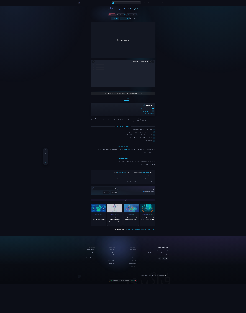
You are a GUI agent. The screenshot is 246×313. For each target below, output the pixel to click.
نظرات (118, 99)
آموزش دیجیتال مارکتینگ (125, 18)
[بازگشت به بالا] (45, 162)
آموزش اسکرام (118, 179)
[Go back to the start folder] (93, 61)
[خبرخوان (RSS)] (159, 258)
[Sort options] (150, 61)
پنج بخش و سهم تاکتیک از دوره (146, 108)
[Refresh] (152, 61)
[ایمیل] (163, 258)
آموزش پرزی (135, 179)
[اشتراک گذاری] (45, 158)
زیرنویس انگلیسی (126, 149)
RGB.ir (111, 280)
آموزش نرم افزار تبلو (102, 179)
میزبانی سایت (117, 280)
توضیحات (127, 99)
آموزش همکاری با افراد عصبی (147, 179)
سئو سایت (122, 280)
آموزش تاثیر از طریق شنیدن (132, 181)
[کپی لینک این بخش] (89, 126)
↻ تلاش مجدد (123, 41)
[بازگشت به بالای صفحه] (79, 276)
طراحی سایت (127, 280)
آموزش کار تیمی (149, 181)
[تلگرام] (166, 258)
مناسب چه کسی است (148, 113)
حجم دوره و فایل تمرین (147, 111)
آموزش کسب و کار (147, 229)
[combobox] (127, 3)
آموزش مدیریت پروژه (115, 18)
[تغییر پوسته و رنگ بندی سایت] (79, 3)
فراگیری (128, 14)
